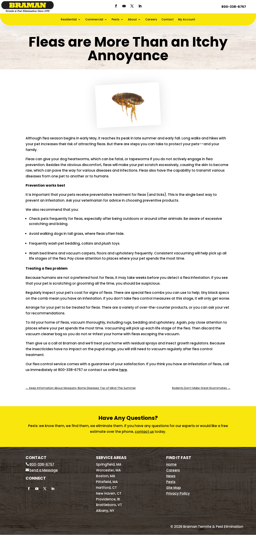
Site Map (173, 487)
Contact (167, 19)
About (132, 19)
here (123, 369)
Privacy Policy (178, 493)
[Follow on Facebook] (116, 6)
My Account (186, 19)
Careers (151, 19)
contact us (144, 431)
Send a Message (43, 470)
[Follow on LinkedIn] (140, 6)
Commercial (94, 19)
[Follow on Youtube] (124, 6)
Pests (115, 19)
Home (171, 464)
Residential (69, 19)
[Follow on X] (132, 6)
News (170, 476)
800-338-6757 (233, 6)
